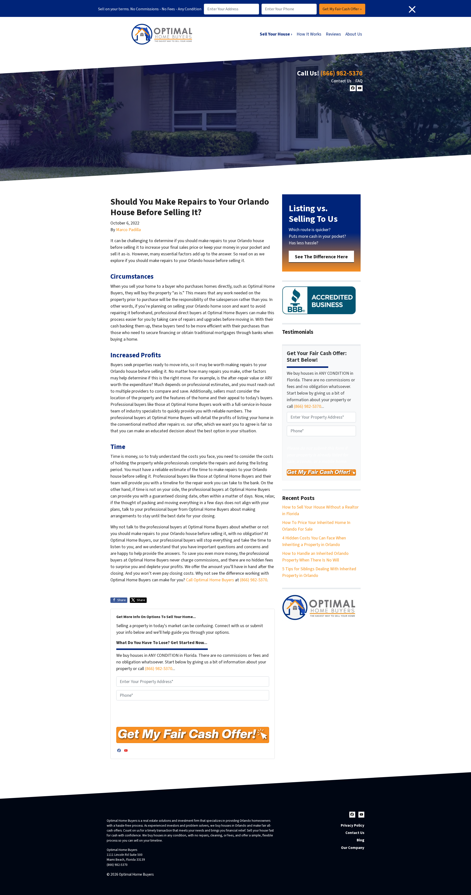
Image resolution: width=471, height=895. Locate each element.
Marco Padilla (128, 230)
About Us (353, 34)
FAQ (359, 81)
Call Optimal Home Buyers (210, 580)
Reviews (333, 34)
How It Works (309, 34)
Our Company (352, 847)
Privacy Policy (352, 825)
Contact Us (341, 81)
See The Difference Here (321, 256)
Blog (360, 840)
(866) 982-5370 (341, 73)
